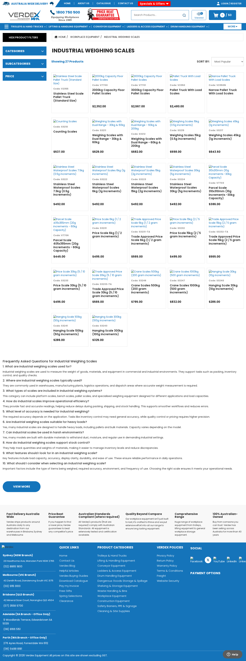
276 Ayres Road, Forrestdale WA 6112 (25, 643)
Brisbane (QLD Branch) (18, 594)
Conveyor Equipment (107, 26)
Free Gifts (65, 591)
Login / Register (231, 3)
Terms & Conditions (170, 571)
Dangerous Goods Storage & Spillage (122, 581)
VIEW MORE (21, 486)
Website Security (168, 581)
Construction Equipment (113, 601)
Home (67, 3)
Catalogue (104, 3)
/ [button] (227, 15)
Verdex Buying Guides (73, 576)
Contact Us (125, 3)
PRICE (9, 76)
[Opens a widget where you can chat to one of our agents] (232, 654)
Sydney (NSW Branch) (18, 555)
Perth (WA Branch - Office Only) (25, 637)
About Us (83, 3)
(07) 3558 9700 (13, 606)
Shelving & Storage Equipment (117, 586)
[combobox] (160, 15)
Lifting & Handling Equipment (68, 26)
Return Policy (165, 560)
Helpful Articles (69, 571)
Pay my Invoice (69, 586)
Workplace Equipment (85, 37)
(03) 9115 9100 (12, 586)
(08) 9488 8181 (12, 649)
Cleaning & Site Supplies (113, 611)
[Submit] (184, 15)
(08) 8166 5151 (12, 629)
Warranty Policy (167, 566)
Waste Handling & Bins (112, 591)
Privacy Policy (165, 555)
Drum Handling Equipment (188, 26)
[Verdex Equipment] (24, 15)
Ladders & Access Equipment (146, 26)
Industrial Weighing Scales (122, 37)
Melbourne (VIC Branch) (19, 575)
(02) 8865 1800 (12, 566)
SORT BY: (203, 61)
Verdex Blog (67, 566)
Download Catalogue (73, 581)
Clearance (66, 601)
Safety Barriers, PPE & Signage (117, 606)
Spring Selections (70, 596)
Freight (161, 576)
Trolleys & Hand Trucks (27, 26)
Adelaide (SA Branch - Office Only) (26, 614)
